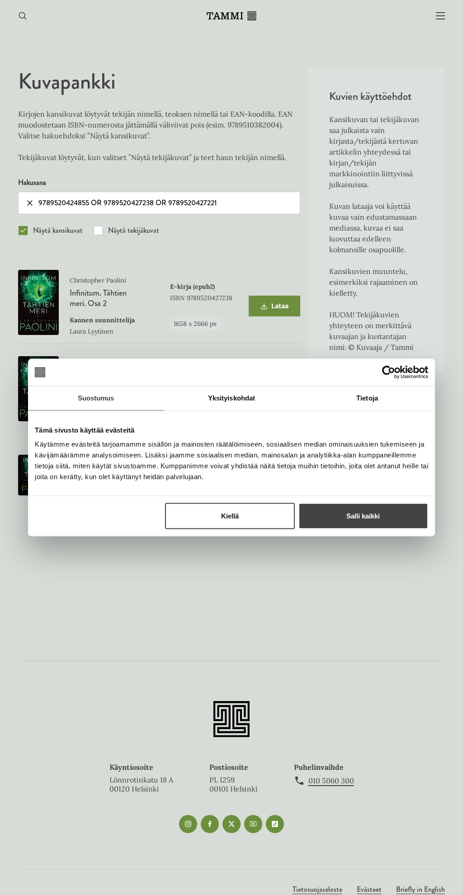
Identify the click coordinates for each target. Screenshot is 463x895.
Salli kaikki (363, 516)
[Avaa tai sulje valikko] (440, 16)
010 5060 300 (331, 780)
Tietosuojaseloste (317, 889)
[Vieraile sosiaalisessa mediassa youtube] (253, 824)
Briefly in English (420, 889)
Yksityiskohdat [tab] (231, 398)
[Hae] (23, 16)
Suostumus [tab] (96, 398)
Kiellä (230, 516)
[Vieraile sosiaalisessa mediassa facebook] (210, 824)
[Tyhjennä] (29, 202)
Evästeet (369, 889)
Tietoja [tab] (367, 398)
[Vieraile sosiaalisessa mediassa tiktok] (275, 824)
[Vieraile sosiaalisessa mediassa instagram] (188, 824)
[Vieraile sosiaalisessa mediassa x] (231, 824)
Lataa (274, 308)
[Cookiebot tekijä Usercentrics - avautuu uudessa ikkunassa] (388, 372)
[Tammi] (231, 16)
